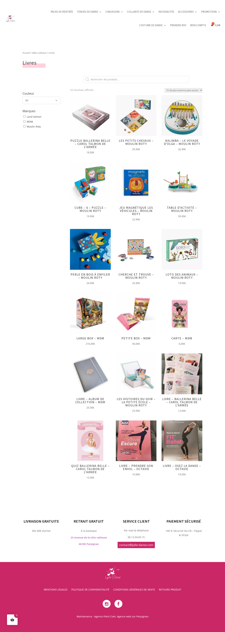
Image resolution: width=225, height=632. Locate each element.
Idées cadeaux (39, 52)
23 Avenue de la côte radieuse (89, 537)
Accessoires (186, 11)
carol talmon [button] (34, 116)
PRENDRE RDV (178, 25)
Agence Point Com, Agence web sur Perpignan (121, 616)
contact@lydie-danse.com (136, 545)
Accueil (26, 52)
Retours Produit (170, 589)
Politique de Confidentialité (90, 589)
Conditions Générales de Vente (134, 589)
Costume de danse (151, 25)
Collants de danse (139, 11)
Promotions (209, 11)
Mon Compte (198, 25)
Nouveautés (166, 11)
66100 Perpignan (89, 544)
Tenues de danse (87, 11)
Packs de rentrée (62, 11)
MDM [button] (30, 121)
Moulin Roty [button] (34, 126)
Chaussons (112, 11)
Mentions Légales (56, 589)
